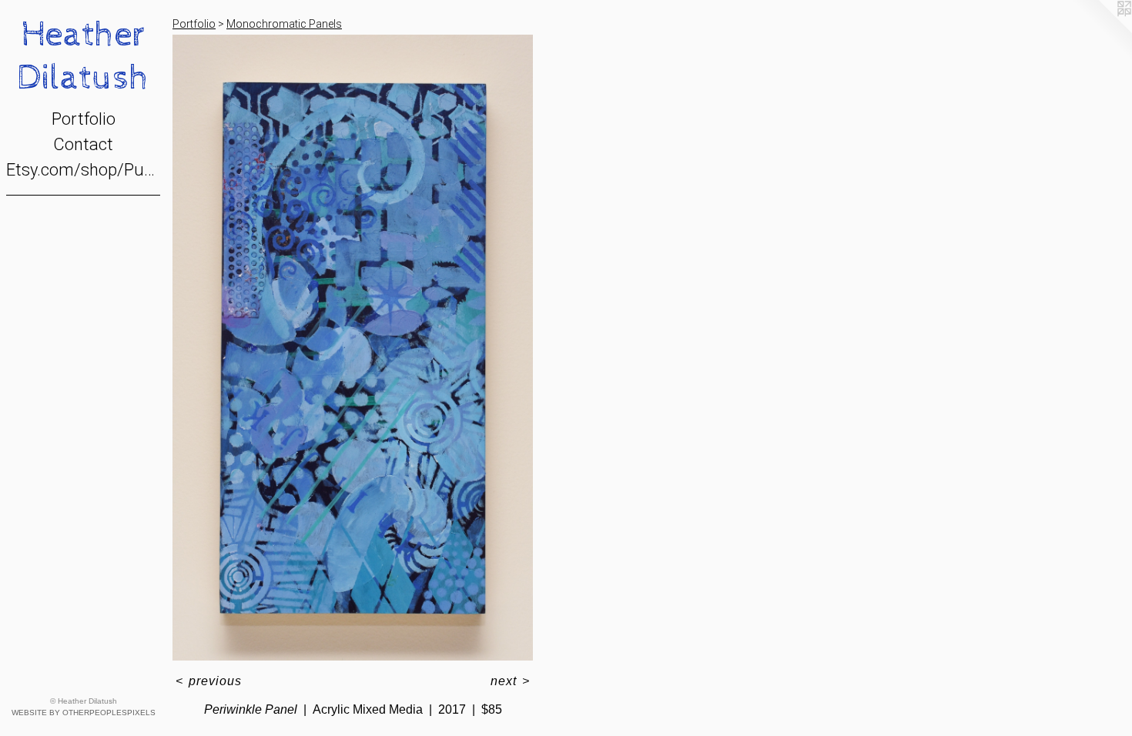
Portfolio (84, 119)
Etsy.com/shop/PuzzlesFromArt (83, 169)
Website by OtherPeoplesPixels (84, 712)
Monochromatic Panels (284, 24)
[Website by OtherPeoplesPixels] (1101, 31)
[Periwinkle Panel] (352, 348)
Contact (83, 144)
